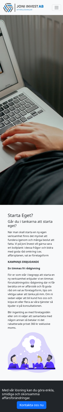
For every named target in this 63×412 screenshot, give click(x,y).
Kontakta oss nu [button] (32, 405)
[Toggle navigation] (56, 7)
